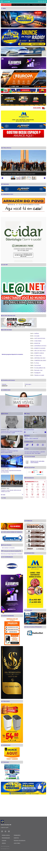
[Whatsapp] (45, 1)
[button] (13, 178)
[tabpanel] (35, 423)
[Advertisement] (23, 141)
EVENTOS (16, 838)
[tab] (33, 432)
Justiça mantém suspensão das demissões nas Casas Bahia (28, 4)
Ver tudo (3, 494)
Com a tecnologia (3, 848)
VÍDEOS (4, 843)
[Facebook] (41, 1)
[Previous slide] (2, 178)
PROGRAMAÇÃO (6, 838)
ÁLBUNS (4, 840)
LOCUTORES (17, 843)
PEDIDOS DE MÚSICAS (19, 840)
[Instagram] (43, 1)
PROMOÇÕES (17, 835)
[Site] (39, 1)
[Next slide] (44, 178)
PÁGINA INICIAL (6, 835)
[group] (23, 163)
